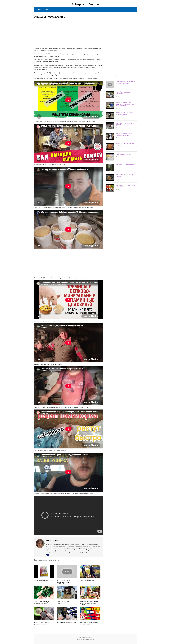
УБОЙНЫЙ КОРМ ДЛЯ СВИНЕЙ (124, 154)
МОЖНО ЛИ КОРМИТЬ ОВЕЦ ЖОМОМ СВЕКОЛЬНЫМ (124, 134)
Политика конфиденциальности (85, 639)
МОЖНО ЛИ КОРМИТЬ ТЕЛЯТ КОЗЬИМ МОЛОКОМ (124, 113)
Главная (38, 9)
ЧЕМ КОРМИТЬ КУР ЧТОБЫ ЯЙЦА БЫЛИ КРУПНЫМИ (125, 186)
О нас (46, 9)
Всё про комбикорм (85, 4)
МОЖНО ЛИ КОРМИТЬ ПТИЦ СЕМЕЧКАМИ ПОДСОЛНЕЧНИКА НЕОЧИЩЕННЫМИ (125, 104)
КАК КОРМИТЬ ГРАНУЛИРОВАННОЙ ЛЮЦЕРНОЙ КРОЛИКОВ (126, 82)
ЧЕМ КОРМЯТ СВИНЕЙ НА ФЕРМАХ (126, 164)
